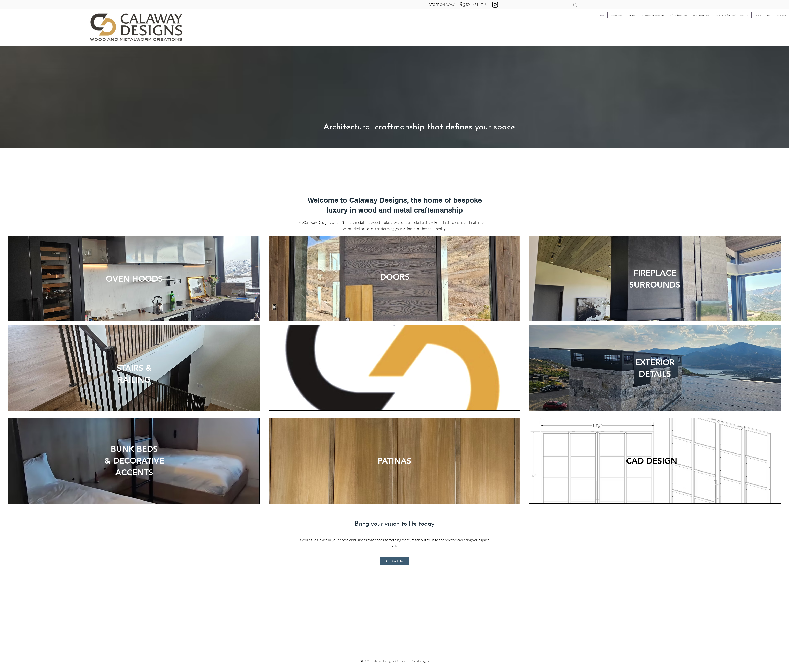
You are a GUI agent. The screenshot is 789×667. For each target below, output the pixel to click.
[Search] (575, 5)
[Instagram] (495, 5)
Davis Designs (419, 661)
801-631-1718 (476, 4)
